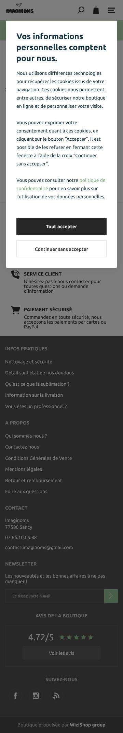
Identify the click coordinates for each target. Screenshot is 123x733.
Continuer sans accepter (61, 249)
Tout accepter (61, 226)
